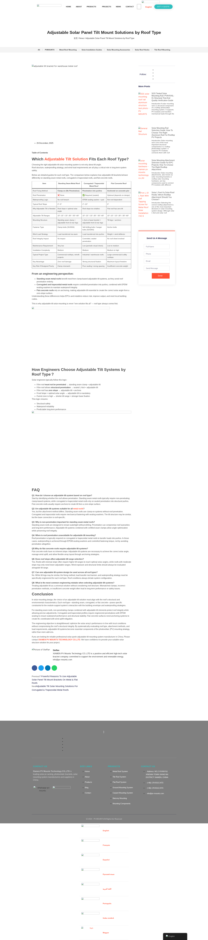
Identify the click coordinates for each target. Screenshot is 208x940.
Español (106, 860)
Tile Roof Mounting (162, 50)
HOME (68, 7)
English (148, 7)
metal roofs (78, 509)
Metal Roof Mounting (68, 50)
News (81, 38)
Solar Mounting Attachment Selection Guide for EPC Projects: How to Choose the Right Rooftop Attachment (163, 165)
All (39, 50)
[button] (34, 668)
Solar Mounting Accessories (118, 50)
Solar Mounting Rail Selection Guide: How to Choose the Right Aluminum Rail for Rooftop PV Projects (163, 132)
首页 (76, 38)
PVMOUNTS (49, 50)
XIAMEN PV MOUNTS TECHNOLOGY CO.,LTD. (59, 640)
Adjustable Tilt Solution (66, 159)
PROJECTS (106, 7)
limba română (108, 918)
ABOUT (79, 7)
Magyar (106, 933)
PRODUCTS (91, 7)
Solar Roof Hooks (142, 50)
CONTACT (130, 7)
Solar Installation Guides (92, 50)
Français (106, 845)
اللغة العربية (107, 889)
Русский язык (108, 874)
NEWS (118, 7)
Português (107, 903)
